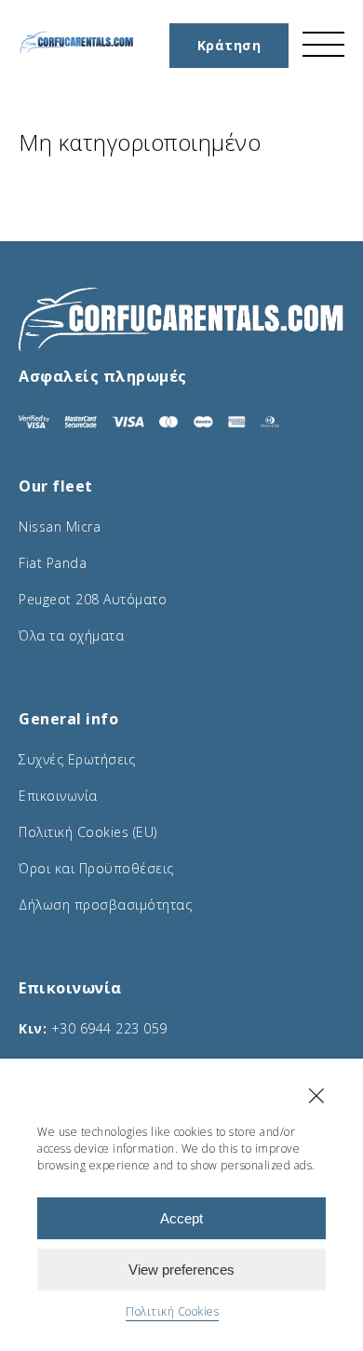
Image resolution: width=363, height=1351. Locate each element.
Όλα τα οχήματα (71, 635)
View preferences (181, 1269)
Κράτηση (229, 45)
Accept (181, 1218)
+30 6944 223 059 (109, 1028)
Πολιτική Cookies (172, 1311)
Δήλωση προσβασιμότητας (105, 904)
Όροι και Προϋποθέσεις (96, 868)
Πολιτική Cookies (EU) (88, 832)
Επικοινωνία (58, 795)
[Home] (77, 49)
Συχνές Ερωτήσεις (77, 759)
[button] (316, 1096)
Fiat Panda (53, 563)
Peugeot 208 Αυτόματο (93, 599)
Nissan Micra (60, 526)
